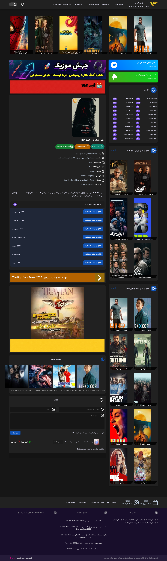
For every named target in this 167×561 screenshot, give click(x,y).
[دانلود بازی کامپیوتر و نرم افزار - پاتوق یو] (57, 345)
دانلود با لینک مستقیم (93, 211)
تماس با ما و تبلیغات (97, 502)
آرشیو (113, 150)
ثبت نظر (15, 433)
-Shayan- (12, 558)
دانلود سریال (106, 4)
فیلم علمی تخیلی (147, 130)
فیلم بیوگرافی (147, 114)
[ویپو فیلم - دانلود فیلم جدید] (154, 4)
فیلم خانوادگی (123, 123)
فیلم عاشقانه (123, 126)
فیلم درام (147, 126)
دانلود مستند (79, 4)
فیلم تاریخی (123, 114)
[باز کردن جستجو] (23, 4)
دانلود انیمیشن (93, 4)
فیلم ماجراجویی (123, 134)
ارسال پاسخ (57, 442)
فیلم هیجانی (123, 138)
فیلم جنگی (147, 123)
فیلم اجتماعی (123, 106)
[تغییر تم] (13, 4)
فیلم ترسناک (147, 118)
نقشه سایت (82, 502)
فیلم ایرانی (123, 111)
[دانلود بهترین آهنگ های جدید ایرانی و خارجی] (57, 69)
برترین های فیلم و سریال (62, 4)
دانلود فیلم (119, 4)
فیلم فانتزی (123, 130)
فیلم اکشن (147, 111)
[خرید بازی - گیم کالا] (57, 87)
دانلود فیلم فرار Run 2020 (93, 140)
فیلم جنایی (123, 118)
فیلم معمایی (147, 138)
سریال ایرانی (147, 106)
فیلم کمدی (147, 134)
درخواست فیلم (112, 502)
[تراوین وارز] (57, 313)
